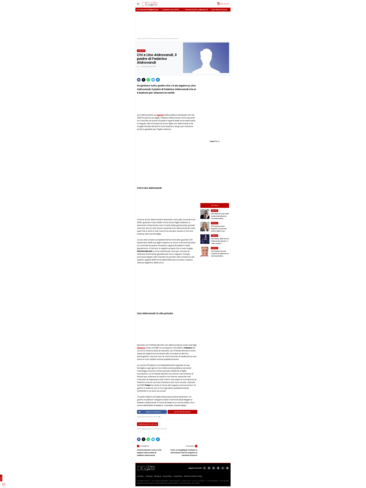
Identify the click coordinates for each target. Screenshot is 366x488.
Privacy (1, 478)
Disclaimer (157, 476)
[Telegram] (153, 80)
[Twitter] (143, 80)
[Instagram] (213, 468)
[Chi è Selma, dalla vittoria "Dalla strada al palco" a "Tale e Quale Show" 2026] (204, 239)
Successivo (190, 446)
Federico (141, 347)
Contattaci (149, 476)
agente (160, 115)
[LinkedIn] (158, 80)
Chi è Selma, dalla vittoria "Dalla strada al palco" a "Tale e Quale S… (220, 241)
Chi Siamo (140, 476)
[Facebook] (139, 80)
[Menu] (139, 4)
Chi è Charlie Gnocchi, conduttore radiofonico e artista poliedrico (220, 253)
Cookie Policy (177, 476)
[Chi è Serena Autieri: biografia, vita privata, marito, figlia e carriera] (204, 226)
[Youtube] (227, 468)
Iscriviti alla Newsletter (182, 412)
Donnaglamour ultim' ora (147, 424)
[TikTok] (222, 468)
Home (138, 38)
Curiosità (144, 38)
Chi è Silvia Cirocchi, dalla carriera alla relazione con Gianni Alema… (220, 216)
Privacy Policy (167, 476)
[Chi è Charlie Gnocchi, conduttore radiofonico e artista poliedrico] (204, 251)
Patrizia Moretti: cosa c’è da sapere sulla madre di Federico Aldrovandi (149, 453)
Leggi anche (214, 205)
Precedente (144, 446)
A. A (138, 66)
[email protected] (174, 481)
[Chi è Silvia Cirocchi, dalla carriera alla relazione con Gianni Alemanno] (204, 214)
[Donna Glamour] (150, 4)
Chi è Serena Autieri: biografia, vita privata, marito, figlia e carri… (219, 228)
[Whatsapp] (148, 80)
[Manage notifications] (3, 484)
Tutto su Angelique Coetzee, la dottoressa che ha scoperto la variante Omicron (183, 453)
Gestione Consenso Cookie (193, 476)
